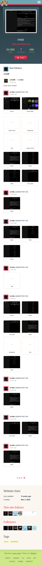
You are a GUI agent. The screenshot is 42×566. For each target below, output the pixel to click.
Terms (20, 561)
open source (17, 553)
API (34, 558)
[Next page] (24, 477)
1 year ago (13, 269)
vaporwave (14, 541)
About (7, 558)
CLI (23, 558)
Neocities (7, 553)
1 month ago (13, 194)
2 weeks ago (13, 94)
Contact (29, 561)
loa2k (7, 74)
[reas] (6, 69)
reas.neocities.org (21, 43)
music (6, 541)
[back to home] (4, 3)
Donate (16, 558)
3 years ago (13, 380)
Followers (10, 522)
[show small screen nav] (39, 2)
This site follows (14, 507)
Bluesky (34, 553)
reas (21, 79)
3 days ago (13, 82)
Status (12, 561)
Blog (29, 558)
